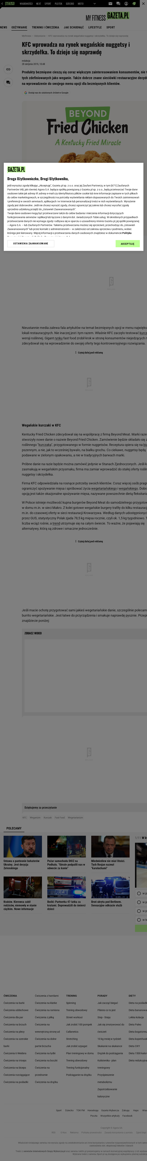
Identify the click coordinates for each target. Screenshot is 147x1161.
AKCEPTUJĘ (127, 243)
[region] (73, 207)
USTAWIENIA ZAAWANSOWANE (30, 243)
